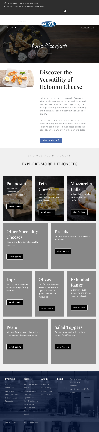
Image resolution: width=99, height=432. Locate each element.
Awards (89, 21)
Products (21, 21)
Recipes (9, 27)
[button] (65, 11)
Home (8, 21)
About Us (73, 21)
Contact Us (87, 27)
